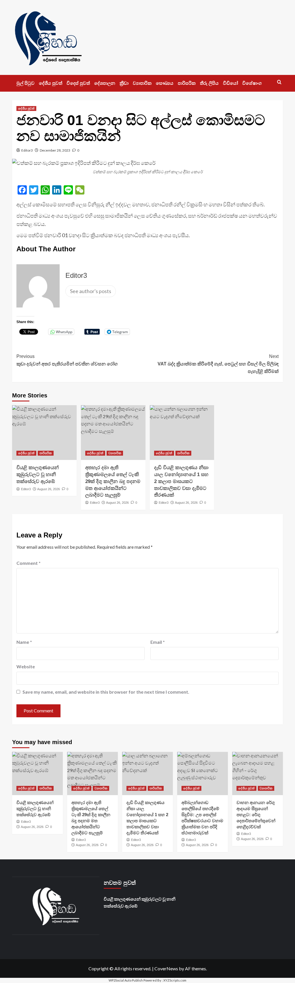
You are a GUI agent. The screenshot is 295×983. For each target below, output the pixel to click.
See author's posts (90, 291)
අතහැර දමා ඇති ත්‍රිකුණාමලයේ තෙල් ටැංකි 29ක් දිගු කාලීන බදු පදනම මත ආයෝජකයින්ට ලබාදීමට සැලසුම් (112, 481)
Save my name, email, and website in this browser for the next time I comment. (105, 692)
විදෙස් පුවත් (78, 83)
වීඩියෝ (230, 83)
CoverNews (166, 968)
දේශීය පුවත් (50, 83)
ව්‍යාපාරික (142, 83)
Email (157, 642)
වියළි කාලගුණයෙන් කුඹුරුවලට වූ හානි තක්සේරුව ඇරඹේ (37, 474)
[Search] (279, 82)
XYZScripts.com (174, 980)
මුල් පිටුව (25, 83)
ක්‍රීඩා (124, 83)
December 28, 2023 (55, 150)
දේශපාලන (104, 83)
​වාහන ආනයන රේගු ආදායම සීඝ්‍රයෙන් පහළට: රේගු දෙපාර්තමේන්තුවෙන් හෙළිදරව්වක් (256, 814)
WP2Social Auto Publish (126, 980)
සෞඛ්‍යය (164, 83)
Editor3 (27, 150)
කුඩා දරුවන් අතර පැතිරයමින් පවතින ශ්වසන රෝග (67, 360)
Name (24, 642)
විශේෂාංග (252, 83)
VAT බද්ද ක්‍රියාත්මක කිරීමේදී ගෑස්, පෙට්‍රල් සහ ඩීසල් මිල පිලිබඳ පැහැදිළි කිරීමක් (218, 363)
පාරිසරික (187, 83)
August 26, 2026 (48, 489)
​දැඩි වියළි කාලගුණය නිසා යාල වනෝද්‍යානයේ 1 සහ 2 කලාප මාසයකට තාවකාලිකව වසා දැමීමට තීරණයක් (181, 481)
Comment (28, 563)
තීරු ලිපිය (209, 83)
